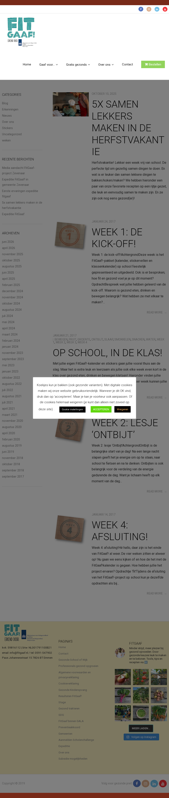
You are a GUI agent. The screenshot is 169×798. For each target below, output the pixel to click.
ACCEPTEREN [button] (101, 409)
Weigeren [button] (122, 409)
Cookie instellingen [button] (72, 409)
